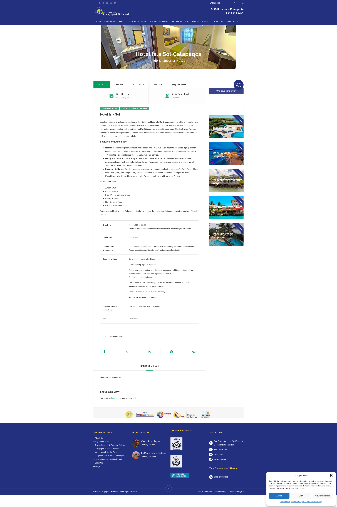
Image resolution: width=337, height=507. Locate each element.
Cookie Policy (285, 502)
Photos (158, 84)
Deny (301, 496)
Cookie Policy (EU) (236, 492)
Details (102, 84)
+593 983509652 (221, 450)
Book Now (138, 84)
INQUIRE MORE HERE (113, 336)
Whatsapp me (220, 459)
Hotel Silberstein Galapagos (222, 235)
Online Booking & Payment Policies (110, 445)
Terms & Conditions (204, 492)
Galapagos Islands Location (107, 448)
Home (98, 21)
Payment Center (102, 441)
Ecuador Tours (180, 21)
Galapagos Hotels (109, 108)
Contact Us (233, 21)
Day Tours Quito (201, 21)
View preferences (322, 496)
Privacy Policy (220, 492)
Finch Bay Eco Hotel (224, 127)
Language (215, 3)
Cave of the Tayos (150, 441)
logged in (115, 398)
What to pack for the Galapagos (108, 452)
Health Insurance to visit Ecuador (109, 459)
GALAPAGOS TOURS (137, 21)
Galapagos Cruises (114, 21)
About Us (219, 21)
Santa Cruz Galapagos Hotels (134, 108)
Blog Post (99, 463)
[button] (331, 475)
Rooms (119, 84)
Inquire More (179, 84)
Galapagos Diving (159, 21)
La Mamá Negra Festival (153, 453)
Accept (279, 496)
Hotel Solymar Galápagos (221, 154)
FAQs (97, 466)
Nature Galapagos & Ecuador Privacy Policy (306, 502)
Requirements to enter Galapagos (109, 456)
